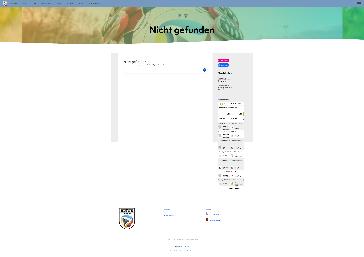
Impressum (178, 246)
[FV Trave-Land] (5, 3)
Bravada (182, 251)
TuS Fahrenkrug (214, 214)
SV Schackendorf (214, 220)
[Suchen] (204, 70)
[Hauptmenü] (359, 3)
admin (187, 246)
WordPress (190, 251)
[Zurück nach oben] (356, 249)
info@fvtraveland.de (170, 215)
